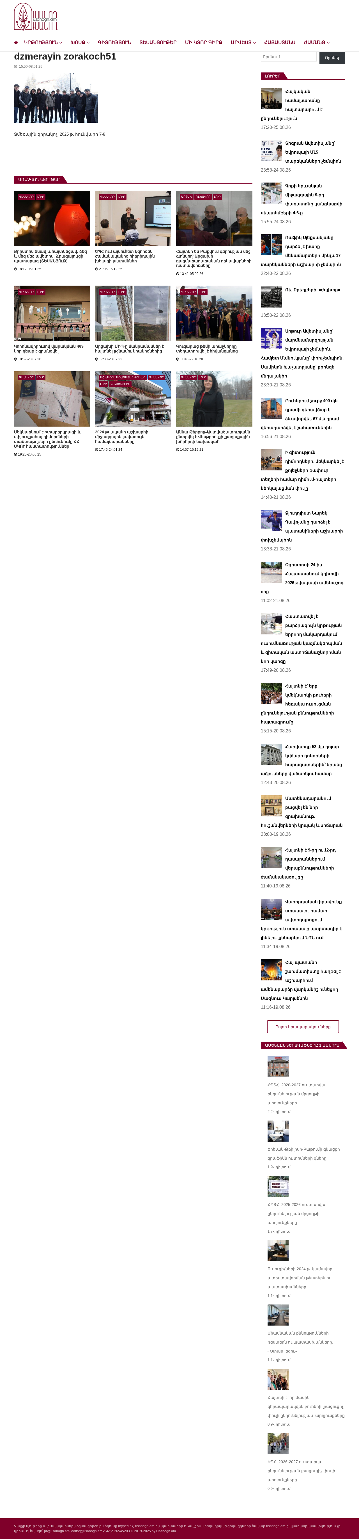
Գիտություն (114, 42)
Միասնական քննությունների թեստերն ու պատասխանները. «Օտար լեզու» (300, 1342)
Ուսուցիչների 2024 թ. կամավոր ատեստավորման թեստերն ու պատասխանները (300, 1278)
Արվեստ (241, 42)
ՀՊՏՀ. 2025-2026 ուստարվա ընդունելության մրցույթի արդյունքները (296, 1213)
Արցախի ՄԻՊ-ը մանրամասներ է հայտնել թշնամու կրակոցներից (129, 348)
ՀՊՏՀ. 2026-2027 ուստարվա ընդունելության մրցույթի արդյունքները (296, 1094)
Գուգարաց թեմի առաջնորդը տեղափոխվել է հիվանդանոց (207, 348)
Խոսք (77, 42)
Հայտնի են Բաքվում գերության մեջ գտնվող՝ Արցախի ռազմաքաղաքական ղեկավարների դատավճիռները (214, 258)
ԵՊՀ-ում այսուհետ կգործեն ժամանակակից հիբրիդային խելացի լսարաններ (125, 256)
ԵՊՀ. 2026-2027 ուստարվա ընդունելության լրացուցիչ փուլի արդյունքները (301, 1471)
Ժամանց (314, 42)
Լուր (40, 196)
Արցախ (186, 196)
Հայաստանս (279, 42)
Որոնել (332, 57)
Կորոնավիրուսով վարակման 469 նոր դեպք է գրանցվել (49, 348)
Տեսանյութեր (158, 42)
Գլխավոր (26, 196)
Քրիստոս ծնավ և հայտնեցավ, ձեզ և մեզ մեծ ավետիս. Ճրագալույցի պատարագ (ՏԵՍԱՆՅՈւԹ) (50, 256)
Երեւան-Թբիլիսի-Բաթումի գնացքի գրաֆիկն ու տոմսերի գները (304, 1153)
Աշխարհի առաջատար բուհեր (123, 377)
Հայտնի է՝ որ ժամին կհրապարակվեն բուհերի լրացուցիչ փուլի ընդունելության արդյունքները (306, 1406)
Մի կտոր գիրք (203, 42)
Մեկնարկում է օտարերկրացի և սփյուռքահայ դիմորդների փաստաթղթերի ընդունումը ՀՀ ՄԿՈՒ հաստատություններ (47, 439)
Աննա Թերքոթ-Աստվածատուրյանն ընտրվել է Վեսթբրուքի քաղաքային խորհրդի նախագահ (213, 437)
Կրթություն (41, 42)
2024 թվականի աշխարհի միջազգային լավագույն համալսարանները (121, 437)
